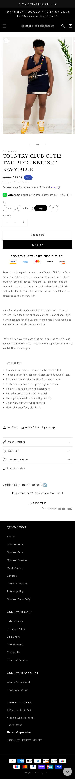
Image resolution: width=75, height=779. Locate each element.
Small (9, 208)
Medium (25, 208)
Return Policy (32, 427)
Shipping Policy (16, 629)
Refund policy (15, 591)
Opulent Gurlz (33, 773)
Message (50, 427)
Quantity (7, 215)
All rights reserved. (45, 773)
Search (11, 536)
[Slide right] (45, 145)
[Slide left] (30, 145)
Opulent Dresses (17, 560)
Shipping (6, 182)
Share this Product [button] (16, 468)
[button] (4, 26)
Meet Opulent (15, 568)
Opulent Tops (15, 544)
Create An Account (18, 682)
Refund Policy (15, 644)
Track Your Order (17, 690)
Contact (11, 575)
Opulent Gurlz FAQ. (18, 599)
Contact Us (13, 652)
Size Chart (12, 427)
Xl (53, 208)
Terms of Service (17, 583)
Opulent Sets (15, 552)
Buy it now (38, 244)
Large (41, 208)
